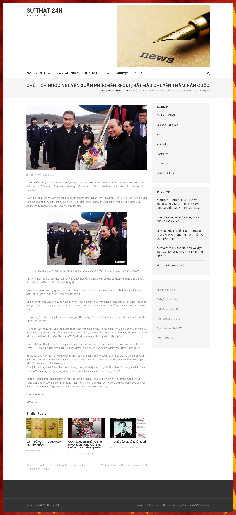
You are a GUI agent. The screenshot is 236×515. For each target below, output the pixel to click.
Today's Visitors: (166, 309)
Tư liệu (139, 73)
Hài (107, 73)
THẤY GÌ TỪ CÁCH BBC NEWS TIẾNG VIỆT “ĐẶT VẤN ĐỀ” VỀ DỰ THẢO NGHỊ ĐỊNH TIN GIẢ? (180, 252)
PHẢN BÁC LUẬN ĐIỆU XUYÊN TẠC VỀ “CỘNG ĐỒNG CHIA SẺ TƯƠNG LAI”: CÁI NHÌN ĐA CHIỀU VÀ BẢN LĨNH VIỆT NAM (178, 204)
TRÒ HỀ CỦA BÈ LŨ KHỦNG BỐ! (128, 441)
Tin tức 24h (91, 73)
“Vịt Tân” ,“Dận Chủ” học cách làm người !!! (123, 465)
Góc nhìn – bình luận (167, 125)
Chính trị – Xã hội (166, 115)
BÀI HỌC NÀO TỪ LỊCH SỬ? (171, 265)
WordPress (203, 505)
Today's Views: (165, 299)
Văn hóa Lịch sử (68, 73)
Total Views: (164, 318)
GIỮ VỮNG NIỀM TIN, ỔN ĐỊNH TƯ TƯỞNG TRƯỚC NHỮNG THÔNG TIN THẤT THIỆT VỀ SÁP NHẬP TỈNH (180, 235)
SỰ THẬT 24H (44, 10)
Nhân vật (122, 73)
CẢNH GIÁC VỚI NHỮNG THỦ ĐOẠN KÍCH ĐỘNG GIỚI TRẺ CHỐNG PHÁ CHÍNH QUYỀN (85, 444)
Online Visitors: (165, 289)
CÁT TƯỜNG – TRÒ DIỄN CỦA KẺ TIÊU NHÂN (43, 443)
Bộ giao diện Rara (172, 505)
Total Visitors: (165, 328)
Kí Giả (51, 175)
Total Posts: (164, 338)
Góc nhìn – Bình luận (38, 73)
